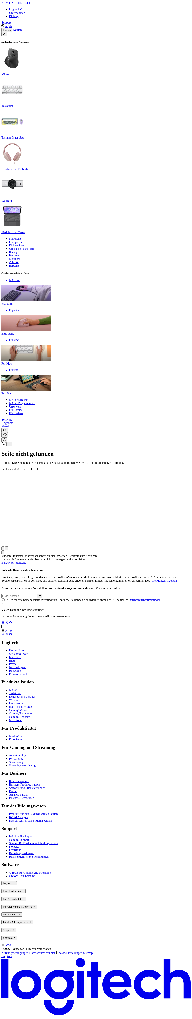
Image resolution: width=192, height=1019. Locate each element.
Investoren (15, 657)
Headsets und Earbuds (22, 696)
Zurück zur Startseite (14, 562)
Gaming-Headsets (19, 716)
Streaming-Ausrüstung (22, 765)
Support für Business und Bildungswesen (33, 843)
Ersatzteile (15, 850)
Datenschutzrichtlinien (42, 953)
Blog (12, 660)
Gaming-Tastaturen (20, 713)
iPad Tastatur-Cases (20, 706)
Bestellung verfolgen (21, 853)
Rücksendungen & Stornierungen (29, 856)
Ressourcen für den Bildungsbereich (30, 820)
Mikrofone (15, 720)
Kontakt (14, 846)
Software (7, 419)
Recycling (15, 670)
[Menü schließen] (4, 34)
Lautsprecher (16, 703)
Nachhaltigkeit (17, 667)
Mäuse (13, 689)
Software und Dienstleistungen (27, 787)
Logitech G (15, 9)
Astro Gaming (17, 755)
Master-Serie (16, 736)
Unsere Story (17, 650)
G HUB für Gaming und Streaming (30, 872)
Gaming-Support (19, 839)
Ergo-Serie (15, 739)
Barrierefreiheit (18, 674)
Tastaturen (15, 693)
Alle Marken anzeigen (164, 580)
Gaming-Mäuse (18, 710)
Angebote (7, 423)
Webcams (14, 700)
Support (6, 22)
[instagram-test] (3, 623)
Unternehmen (17, 12)
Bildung (14, 16)
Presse (12, 663)
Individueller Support (21, 836)
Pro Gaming (16, 758)
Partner (13, 791)
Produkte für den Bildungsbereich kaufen (33, 813)
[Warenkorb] (4, 444)
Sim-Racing (16, 762)
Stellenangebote (18, 653)
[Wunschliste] (5, 435)
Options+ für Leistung (22, 875)
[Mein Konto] (4, 439)
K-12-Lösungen (18, 817)
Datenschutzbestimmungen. (145, 599)
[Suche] (5, 430)
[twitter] (7, 623)
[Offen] (9, 444)
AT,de (8, 26)
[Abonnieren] (39, 596)
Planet (5, 426)
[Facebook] (10, 623)
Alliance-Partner (18, 794)
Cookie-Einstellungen (69, 953)
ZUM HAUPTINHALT (16, 3)
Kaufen (7, 30)
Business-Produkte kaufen (24, 784)
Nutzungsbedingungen (15, 953)
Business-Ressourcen (21, 798)
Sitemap (88, 953)
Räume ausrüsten (19, 781)
